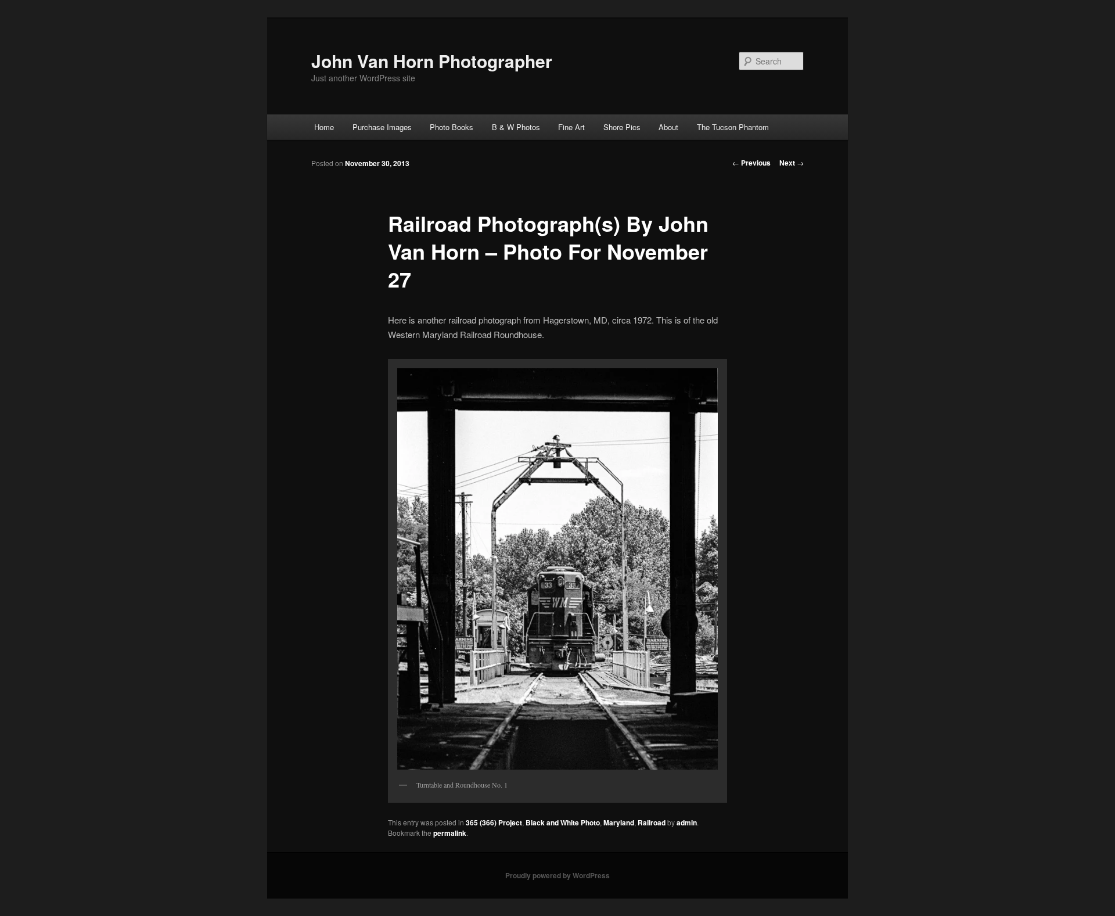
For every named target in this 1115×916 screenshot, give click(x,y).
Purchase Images (382, 126)
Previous (751, 162)
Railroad (652, 822)
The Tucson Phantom (733, 126)
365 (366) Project (494, 822)
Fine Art (571, 126)
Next (791, 162)
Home (324, 126)
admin (687, 822)
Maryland (618, 822)
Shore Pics (622, 126)
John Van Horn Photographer (431, 60)
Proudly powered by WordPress (557, 875)
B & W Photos (516, 126)
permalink (449, 833)
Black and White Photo (563, 822)
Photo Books (451, 126)
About (668, 126)
